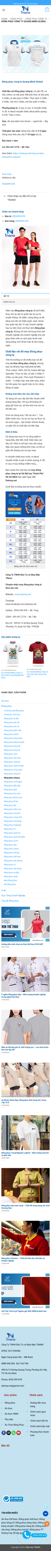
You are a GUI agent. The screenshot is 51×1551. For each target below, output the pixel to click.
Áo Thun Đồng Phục (14, 1425)
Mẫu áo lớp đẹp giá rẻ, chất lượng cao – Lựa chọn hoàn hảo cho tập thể (24, 1048)
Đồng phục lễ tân (11, 801)
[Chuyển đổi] (4, 196)
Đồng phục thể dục (12, 853)
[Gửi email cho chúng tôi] (8, 1433)
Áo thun (5, 701)
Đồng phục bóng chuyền (14, 742)
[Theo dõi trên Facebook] (3, 1433)
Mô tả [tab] (6, 296)
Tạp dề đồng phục (10, 901)
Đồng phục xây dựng (12, 868)
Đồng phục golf (10, 789)
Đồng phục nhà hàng (12, 821)
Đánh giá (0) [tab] (9, 302)
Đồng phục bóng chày (13, 738)
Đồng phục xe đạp (11, 872)
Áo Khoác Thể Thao (12, 714)
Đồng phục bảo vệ (11, 726)
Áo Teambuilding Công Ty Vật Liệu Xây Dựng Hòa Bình (37, 674)
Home (4, 19)
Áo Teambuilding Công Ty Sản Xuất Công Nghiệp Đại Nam (12, 675)
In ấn (3, 890)
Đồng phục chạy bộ (12, 762)
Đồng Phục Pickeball (12, 825)
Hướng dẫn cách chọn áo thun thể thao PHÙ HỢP (22, 944)
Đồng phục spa (10, 845)
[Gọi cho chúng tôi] (13, 1433)
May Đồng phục (10, 880)
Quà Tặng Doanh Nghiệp (13, 895)
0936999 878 (8, 184)
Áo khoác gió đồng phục (14, 711)
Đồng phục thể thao (12, 856)
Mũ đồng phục (10, 884)
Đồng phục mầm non (12, 809)
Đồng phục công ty (36, 19)
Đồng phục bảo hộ (11, 722)
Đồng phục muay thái (13, 817)
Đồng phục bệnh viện (12, 730)
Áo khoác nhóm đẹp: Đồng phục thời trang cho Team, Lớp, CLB (24, 1101)
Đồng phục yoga (11, 876)
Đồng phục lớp (10, 805)
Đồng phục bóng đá (12, 746)
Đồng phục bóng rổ (12, 750)
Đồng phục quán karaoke (14, 837)
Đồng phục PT (10, 829)
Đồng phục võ (10, 864)
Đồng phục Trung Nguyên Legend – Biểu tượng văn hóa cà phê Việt (25, 1154)
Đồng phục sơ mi (11, 841)
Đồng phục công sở (12, 774)
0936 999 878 (19, 1)
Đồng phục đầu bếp (12, 786)
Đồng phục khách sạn (13, 797)
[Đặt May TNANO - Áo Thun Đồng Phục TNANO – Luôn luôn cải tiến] (25, 10)
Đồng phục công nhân (13, 770)
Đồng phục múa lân (12, 813)
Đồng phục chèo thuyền (14, 766)
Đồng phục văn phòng (13, 861)
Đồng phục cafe (10, 754)
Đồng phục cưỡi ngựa (13, 782)
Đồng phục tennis (11, 849)
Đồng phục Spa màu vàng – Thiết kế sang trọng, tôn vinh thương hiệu (25, 1206)
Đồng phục (16, 19)
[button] (3, 10)
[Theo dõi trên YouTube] (18, 1433)
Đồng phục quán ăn (12, 833)
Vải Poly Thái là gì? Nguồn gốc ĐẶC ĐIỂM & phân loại (24, 1311)
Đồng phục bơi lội (11, 734)
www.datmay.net (23, 594)
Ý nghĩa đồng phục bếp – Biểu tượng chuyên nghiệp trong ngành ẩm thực (23, 995)
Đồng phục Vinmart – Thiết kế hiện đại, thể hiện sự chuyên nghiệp (23, 1259)
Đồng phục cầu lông (12, 758)
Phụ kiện (9, 1419)
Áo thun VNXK (11, 1414)
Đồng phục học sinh (12, 793)
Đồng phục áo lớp (11, 718)
